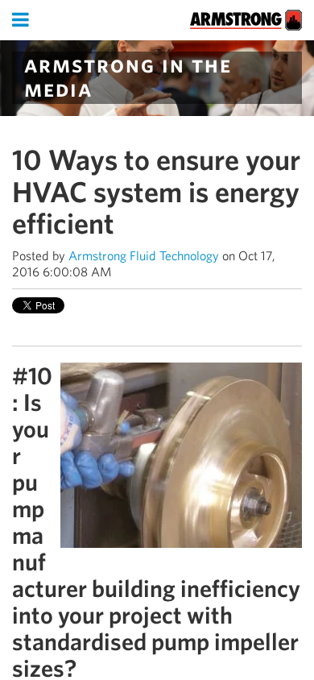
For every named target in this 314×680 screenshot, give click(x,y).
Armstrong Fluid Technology (143, 255)
